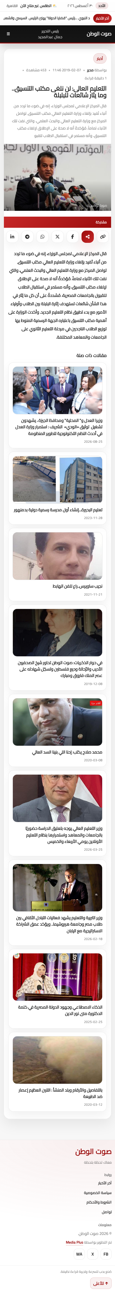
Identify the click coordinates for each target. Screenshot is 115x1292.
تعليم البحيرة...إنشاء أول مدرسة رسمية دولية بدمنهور (58, 510)
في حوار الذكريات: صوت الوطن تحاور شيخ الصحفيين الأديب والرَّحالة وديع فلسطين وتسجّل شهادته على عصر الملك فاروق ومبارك (60, 669)
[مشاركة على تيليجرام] (27, 237)
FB (106, 1254)
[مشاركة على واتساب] (42, 237)
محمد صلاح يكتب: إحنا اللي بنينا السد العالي (67, 752)
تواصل (107, 1212)
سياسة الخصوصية (98, 1193)
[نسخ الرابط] (103, 237)
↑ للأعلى (101, 1283)
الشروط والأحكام (99, 1202)
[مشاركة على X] (57, 237)
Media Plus (74, 1242)
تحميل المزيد (22, 355)
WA (79, 1254)
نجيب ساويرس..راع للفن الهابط (77, 586)
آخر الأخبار (105, 1183)
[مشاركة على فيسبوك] (72, 237)
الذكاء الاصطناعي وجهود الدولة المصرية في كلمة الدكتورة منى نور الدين (60, 1010)
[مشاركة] (88, 237)
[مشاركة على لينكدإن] (12, 237)
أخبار (100, 58)
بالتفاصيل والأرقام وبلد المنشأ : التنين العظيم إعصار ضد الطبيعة (60, 1093)
